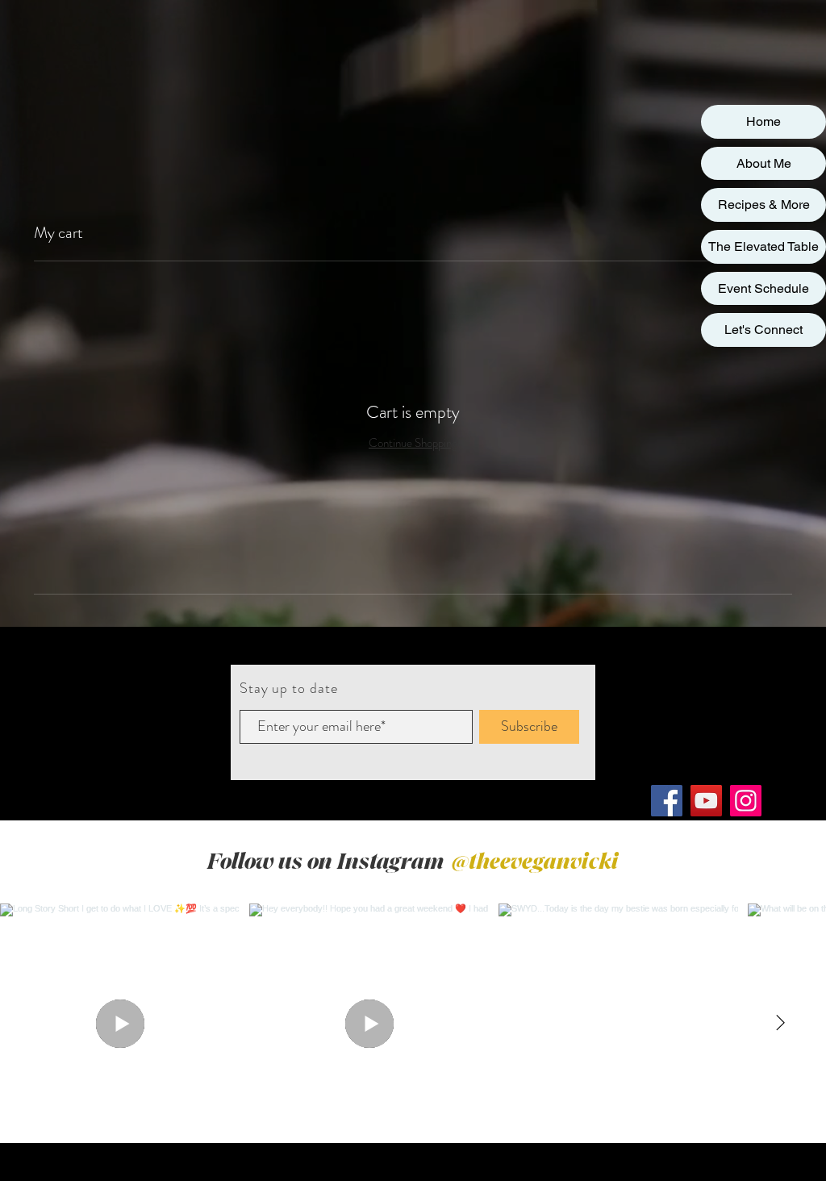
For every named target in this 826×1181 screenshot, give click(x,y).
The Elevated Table (763, 246)
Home (763, 121)
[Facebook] (666, 800)
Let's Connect (763, 329)
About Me (763, 163)
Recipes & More (764, 204)
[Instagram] (745, 800)
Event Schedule (763, 288)
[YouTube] (706, 800)
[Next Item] (780, 1023)
